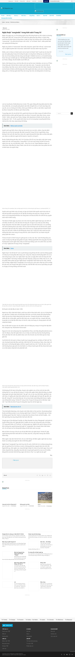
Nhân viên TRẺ (6, 641)
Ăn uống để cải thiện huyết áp (35, 552)
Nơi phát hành (6, 643)
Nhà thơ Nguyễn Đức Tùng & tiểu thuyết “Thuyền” (19, 554)
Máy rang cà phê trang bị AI (9, 541)
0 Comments (13, 505)
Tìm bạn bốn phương (31, 641)
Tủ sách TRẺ (29, 643)
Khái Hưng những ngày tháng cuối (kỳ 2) (19, 563)
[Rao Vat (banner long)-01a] (54, 6)
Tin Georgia (12, 619)
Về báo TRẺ (5, 646)
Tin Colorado (50, 619)
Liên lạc (4, 648)
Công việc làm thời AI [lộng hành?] (9, 504)
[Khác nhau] (33, 586)
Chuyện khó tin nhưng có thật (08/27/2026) (13, 534)
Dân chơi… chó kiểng (45, 541)
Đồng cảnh (43, 562)
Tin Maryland (68, 619)
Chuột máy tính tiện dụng (34, 534)
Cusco (39, 504)
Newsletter (29, 636)
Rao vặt (53, 631)
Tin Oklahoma (59, 619)
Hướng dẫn (5, 636)
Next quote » (68, 54)
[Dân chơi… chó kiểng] (33, 544)
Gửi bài (28, 631)
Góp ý (27, 634)
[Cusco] (45, 493)
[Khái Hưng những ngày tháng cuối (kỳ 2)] (7, 570)
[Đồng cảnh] (33, 565)
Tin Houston (20, 619)
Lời (15, 582)
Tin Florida (4, 619)
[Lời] (7, 584)
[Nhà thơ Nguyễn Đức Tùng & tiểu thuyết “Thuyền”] (7, 554)
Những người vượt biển (25, 504)
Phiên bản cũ (29, 646)
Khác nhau (42, 582)
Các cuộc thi (54, 636)
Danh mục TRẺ (6, 631)
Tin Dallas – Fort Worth (32, 619)
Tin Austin (42, 619)
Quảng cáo (53, 634)
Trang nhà (8, 625)
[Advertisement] (27, 520)
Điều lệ (4, 634)
